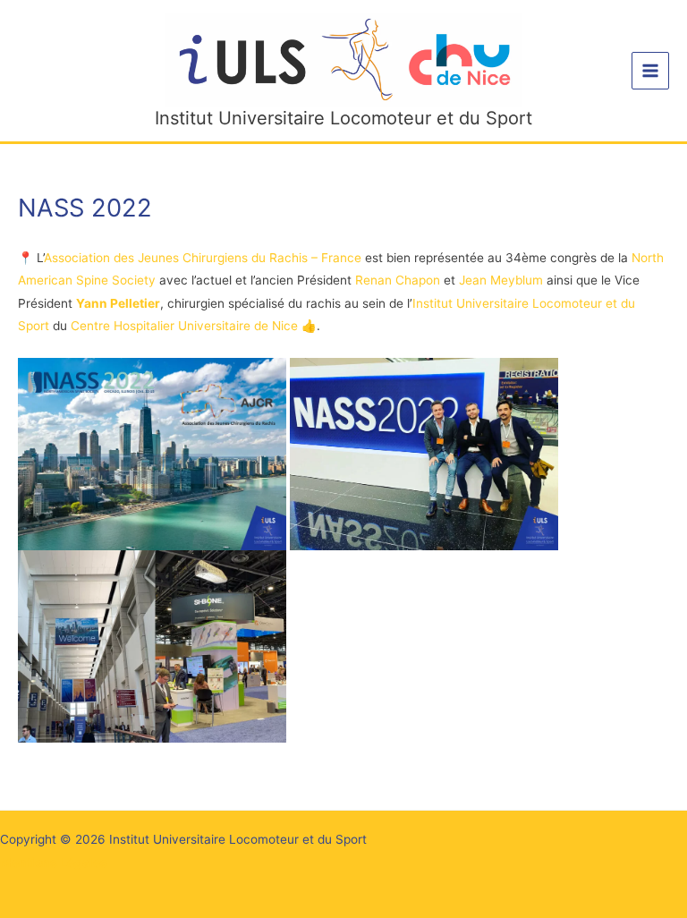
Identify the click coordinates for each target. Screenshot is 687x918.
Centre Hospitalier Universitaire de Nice (186, 326)
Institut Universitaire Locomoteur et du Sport (343, 118)
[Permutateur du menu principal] (651, 71)
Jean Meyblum (501, 280)
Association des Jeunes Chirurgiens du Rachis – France (202, 258)
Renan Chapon (397, 280)
